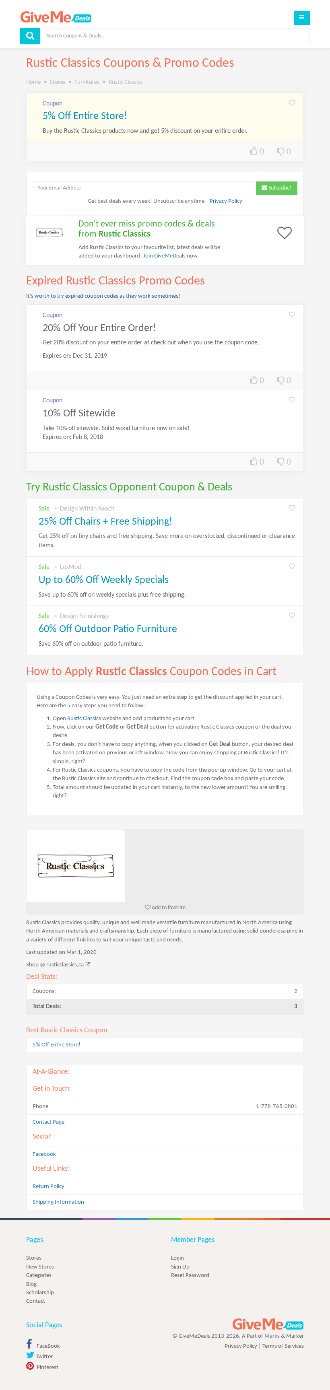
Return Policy (48, 1187)
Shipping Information (58, 1202)
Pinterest (46, 1368)
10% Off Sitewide (79, 413)
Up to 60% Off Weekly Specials (104, 580)
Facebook (44, 1154)
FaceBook (47, 1346)
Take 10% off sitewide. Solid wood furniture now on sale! (116, 428)
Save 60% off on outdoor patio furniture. (91, 644)
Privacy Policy (226, 201)
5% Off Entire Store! (85, 116)
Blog (31, 1284)
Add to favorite (168, 908)
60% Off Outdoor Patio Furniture (108, 629)
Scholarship (40, 1293)
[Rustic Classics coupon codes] (165, 866)
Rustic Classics (84, 719)
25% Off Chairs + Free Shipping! (105, 522)
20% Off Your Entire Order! (99, 328)
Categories (39, 1276)
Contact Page (48, 1122)
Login (177, 1258)
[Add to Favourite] (292, 103)
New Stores (40, 1267)
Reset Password (190, 1276)
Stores (33, 1258)
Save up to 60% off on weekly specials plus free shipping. (112, 595)
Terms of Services (283, 1346)
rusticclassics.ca (65, 965)
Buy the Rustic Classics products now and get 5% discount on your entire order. (145, 131)
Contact (35, 1301)
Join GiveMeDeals (164, 256)
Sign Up (180, 1267)
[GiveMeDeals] (268, 1324)
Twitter (44, 1357)
